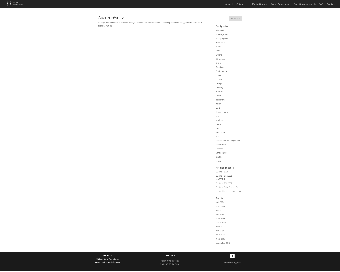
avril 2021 (220, 214)
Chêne (218, 63)
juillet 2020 (220, 226)
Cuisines (240, 4)
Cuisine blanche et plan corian (228, 191)
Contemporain (222, 71)
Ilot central (220, 99)
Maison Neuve (222, 112)
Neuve (218, 124)
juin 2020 (220, 230)
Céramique (220, 59)
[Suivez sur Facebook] (232, 256)
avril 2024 (220, 202)
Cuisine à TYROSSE (224, 183)
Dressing (219, 87)
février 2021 (221, 222)
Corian (218, 75)
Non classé (220, 132)
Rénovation (221, 144)
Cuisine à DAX (222, 171)
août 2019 (220, 234)
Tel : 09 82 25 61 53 (169, 261)
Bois (218, 50)
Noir (218, 128)
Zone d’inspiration (280, 4)
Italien (218, 103)
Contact (331, 4)
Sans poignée (221, 153)
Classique (220, 67)
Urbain (218, 161)
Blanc (218, 46)
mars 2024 (220, 206)
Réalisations (258, 4)
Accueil (229, 4)
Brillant (219, 55)
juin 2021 (220, 210)
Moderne (220, 120)
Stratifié (219, 157)
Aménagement (222, 34)
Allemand (220, 30)
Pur (217, 136)
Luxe (218, 108)
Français (219, 91)
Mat (217, 116)
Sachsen (219, 148)
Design (219, 83)
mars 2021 (220, 218)
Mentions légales (232, 262)
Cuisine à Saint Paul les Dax (227, 187)
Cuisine (219, 79)
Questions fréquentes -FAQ (308, 4)
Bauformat (220, 42)
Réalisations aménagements (228, 140)
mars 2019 (220, 239)
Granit (218, 95)
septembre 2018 (223, 243)
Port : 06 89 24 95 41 (170, 264)
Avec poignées (222, 38)
